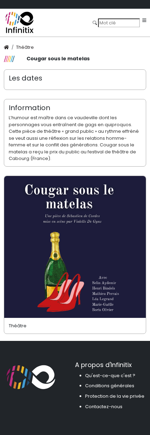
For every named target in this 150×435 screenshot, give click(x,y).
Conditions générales (109, 385)
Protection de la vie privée (114, 396)
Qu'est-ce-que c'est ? (110, 375)
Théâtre (25, 47)
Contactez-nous (103, 406)
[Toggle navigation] (144, 20)
